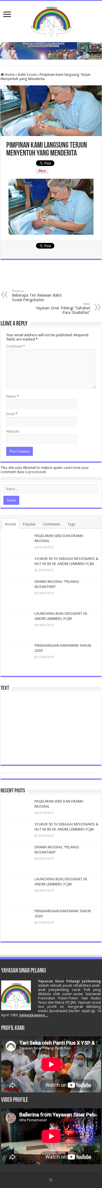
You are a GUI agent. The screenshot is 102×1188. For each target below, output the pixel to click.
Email (12, 414)
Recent (10, 524)
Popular (29, 524)
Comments (51, 524)
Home (9, 74)
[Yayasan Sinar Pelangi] (51, 20)
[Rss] (51, 1179)
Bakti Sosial (27, 74)
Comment (15, 346)
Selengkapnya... (33, 1015)
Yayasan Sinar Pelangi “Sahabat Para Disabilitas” (63, 308)
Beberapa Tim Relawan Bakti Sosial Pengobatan (36, 295)
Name (12, 396)
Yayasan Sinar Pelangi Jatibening (69, 981)
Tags (71, 524)
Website (12, 431)
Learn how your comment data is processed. (45, 469)
